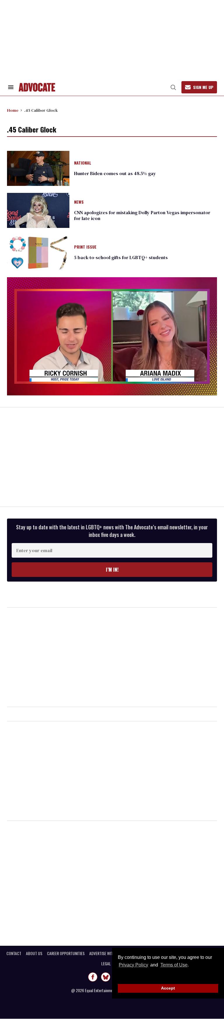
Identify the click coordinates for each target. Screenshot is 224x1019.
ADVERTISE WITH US (104, 953)
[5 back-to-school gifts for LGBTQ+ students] (38, 252)
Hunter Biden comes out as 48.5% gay (115, 173)
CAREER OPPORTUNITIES (66, 953)
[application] (112, 336)
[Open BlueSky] (105, 977)
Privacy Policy (133, 964)
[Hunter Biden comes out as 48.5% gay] (38, 168)
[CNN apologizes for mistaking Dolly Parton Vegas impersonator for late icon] (38, 210)
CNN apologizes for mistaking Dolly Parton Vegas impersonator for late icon (142, 215)
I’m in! (112, 569)
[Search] (173, 87)
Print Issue (85, 247)
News (79, 202)
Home (12, 110)
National (82, 163)
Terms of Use (173, 964)
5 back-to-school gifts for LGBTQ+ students (121, 257)
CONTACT (13, 953)
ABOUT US (34, 953)
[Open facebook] (92, 977)
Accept (168, 988)
